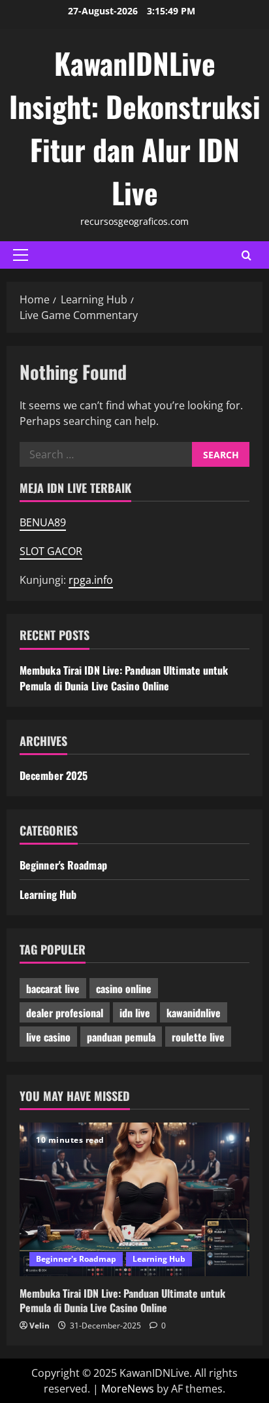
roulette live (198, 1037)
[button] (21, 255)
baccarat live (53, 988)
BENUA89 (43, 522)
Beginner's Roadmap (63, 865)
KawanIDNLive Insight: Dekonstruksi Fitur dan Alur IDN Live (135, 128)
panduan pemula (121, 1037)
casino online (123, 988)
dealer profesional (64, 1013)
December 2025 (53, 775)
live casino (48, 1037)
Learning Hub (48, 894)
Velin (39, 1325)
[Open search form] (246, 255)
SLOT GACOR (51, 551)
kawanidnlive (193, 1013)
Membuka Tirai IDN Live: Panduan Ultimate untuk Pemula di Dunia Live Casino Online (124, 678)
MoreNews (127, 1388)
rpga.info (91, 580)
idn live (134, 1013)
